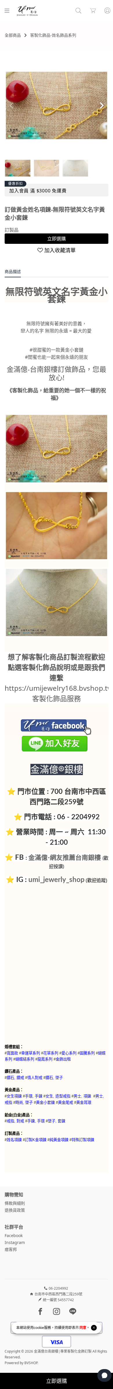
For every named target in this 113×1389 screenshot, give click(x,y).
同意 (82, 1327)
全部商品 (13, 35)
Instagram (15, 1242)
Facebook (14, 1235)
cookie (39, 1327)
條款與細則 (15, 1203)
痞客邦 (11, 1249)
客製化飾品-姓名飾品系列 (53, 35)
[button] (101, 105)
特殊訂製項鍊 (83, 1139)
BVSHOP (30, 1362)
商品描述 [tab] (13, 271)
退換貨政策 (15, 1210)
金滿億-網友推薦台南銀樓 (64, 858)
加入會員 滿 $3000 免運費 (38, 190)
